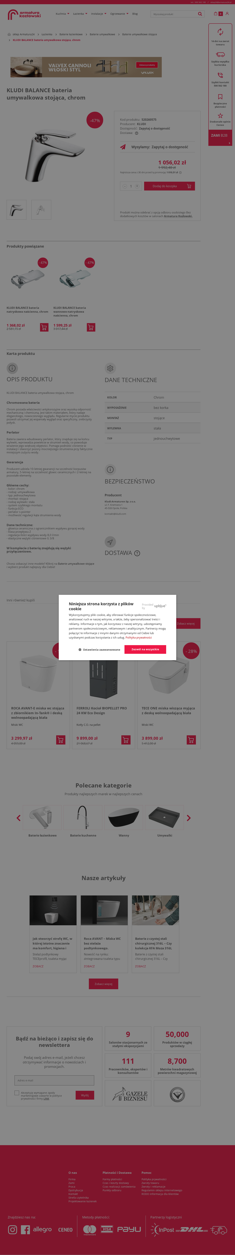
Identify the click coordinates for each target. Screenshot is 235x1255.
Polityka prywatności (139, 637)
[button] (101, 650)
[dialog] (117, 627)
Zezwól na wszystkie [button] (145, 649)
